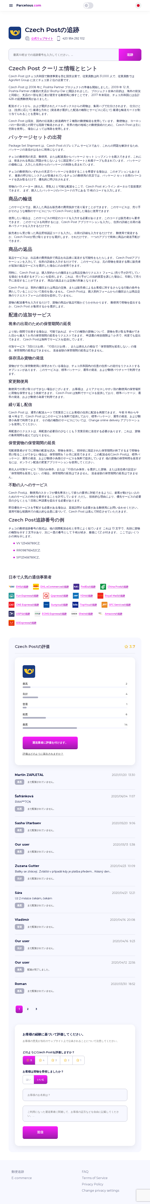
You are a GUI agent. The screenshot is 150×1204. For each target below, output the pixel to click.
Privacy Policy (92, 1184)
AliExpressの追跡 (26, 622)
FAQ (85, 1172)
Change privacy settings (100, 1190)
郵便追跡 (18, 1172)
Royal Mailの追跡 (115, 595)
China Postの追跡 (118, 586)
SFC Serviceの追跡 (120, 604)
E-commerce (22, 1178)
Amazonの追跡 (113, 613)
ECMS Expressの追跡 (54, 613)
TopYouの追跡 (88, 604)
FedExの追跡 (88, 586)
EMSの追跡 (22, 586)
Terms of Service (95, 1178)
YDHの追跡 (86, 595)
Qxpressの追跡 (59, 595)
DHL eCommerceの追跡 (54, 586)
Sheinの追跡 (86, 613)
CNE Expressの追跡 (27, 604)
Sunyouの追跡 (59, 604)
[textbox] (75, 54)
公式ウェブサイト (42, 38)
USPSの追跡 (23, 613)
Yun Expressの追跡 (27, 595)
